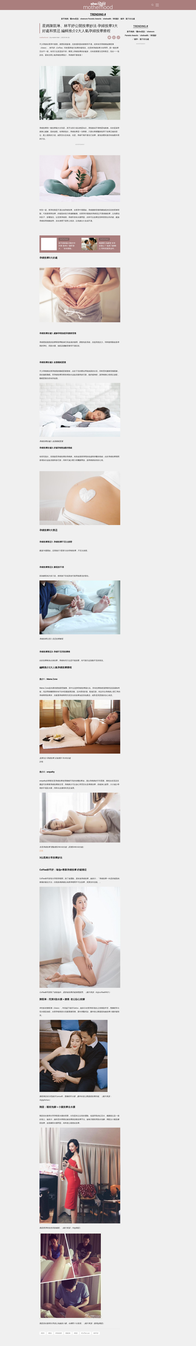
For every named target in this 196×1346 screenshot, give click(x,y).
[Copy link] (118, 37)
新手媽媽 (64, 19)
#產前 (50, 1333)
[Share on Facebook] (109, 37)
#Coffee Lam (85, 1333)
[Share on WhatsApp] (114, 37)
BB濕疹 (116, 19)
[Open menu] (157, 5)
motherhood (98, 7)
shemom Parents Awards (90, 19)
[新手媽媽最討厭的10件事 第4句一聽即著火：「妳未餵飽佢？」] (49, 244)
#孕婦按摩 (58, 1333)
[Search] (152, 5)
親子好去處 (130, 19)
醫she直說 (74, 19)
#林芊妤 (95, 1333)
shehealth (107, 19)
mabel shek (56, 37)
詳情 (41, 851)
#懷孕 (42, 1333)
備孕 (122, 19)
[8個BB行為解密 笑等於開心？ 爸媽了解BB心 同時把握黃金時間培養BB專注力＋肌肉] (89, 244)
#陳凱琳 (67, 1333)
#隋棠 (76, 1333)
